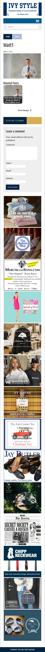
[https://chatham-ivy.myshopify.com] (22, 448)
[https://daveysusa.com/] (22, 607)
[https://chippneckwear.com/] (22, 575)
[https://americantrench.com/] (22, 352)
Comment (10, 144)
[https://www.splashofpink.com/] (22, 321)
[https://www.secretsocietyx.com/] (22, 543)
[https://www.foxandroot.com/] (22, 511)
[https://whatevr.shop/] (22, 384)
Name (9, 163)
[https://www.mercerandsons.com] (22, 289)
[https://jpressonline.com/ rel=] (22, 225)
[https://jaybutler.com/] (22, 480)
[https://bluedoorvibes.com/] (22, 639)
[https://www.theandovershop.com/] (22, 257)
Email (8, 170)
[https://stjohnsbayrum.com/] (22, 416)
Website (9, 178)
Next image (23, 110)
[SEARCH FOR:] (22, 26)
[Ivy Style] (22, 9)
